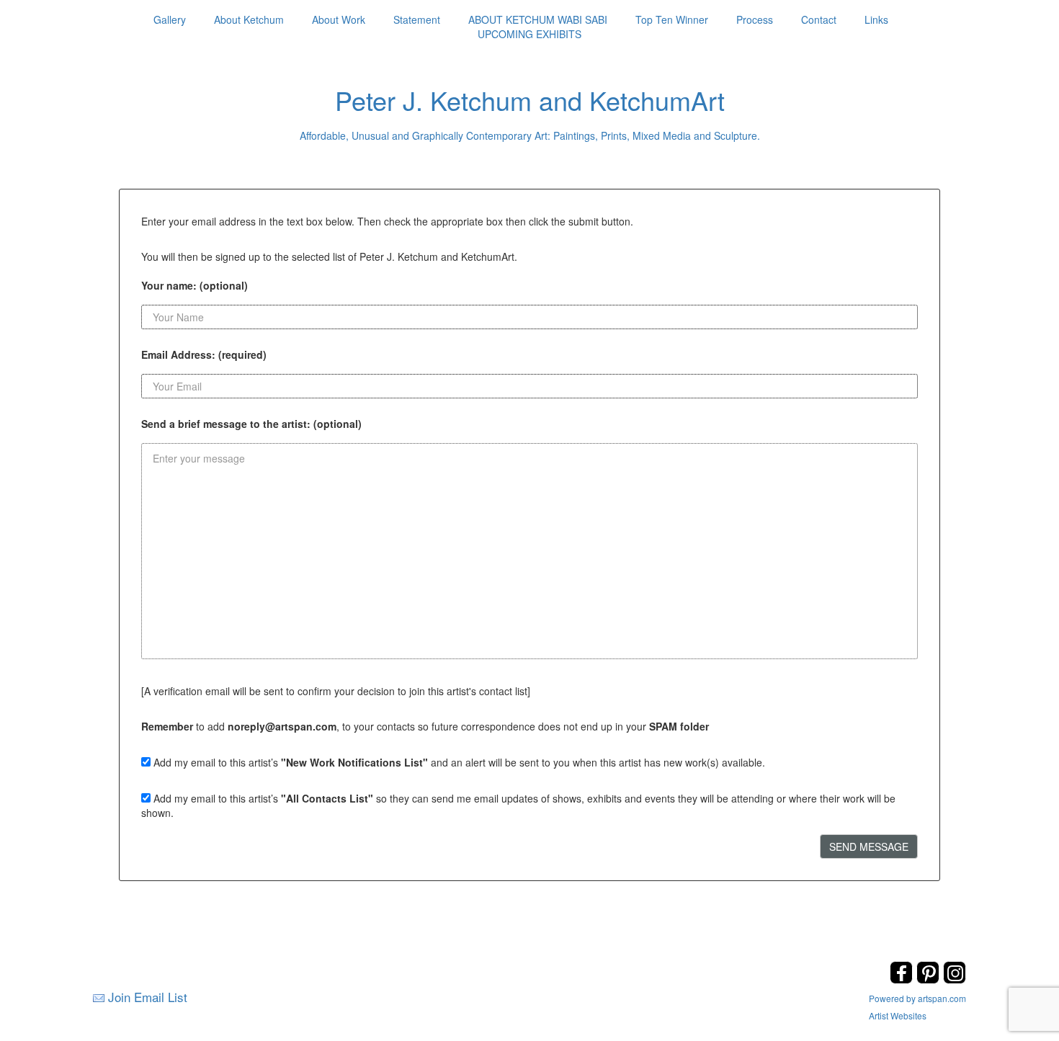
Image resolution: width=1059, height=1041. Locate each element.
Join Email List (147, 997)
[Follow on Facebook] (903, 979)
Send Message (868, 846)
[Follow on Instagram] (954, 979)
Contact (818, 19)
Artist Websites (897, 1015)
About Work (338, 19)
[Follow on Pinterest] (929, 979)
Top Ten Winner (671, 19)
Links (876, 19)
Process (754, 19)
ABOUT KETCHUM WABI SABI (537, 19)
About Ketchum (249, 19)
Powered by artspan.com (917, 998)
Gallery (169, 19)
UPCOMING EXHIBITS (529, 34)
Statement (416, 19)
